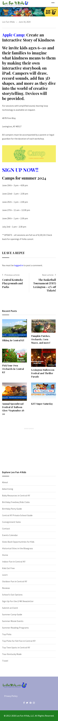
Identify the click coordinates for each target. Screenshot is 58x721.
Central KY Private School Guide (17, 515)
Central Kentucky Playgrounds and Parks (12, 283)
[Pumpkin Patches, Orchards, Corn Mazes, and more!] (43, 326)
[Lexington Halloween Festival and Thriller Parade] (43, 358)
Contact (6, 528)
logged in (18, 265)
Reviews (6, 588)
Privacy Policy (10, 696)
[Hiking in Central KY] (14, 328)
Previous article (12, 274)
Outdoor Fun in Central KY (14, 581)
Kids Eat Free (8, 568)
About (5, 482)
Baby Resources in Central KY (16, 495)
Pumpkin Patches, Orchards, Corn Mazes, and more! (40, 339)
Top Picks (6, 634)
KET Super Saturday (42, 403)
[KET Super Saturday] (43, 392)
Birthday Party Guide (12, 508)
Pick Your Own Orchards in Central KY (13, 369)
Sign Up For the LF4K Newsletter (18, 601)
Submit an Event (10, 607)
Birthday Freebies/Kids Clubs (16, 502)
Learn (5, 574)
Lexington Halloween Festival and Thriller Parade (42, 373)
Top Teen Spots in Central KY (16, 647)
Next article (47, 274)
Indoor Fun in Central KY (13, 561)
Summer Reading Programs (15, 627)
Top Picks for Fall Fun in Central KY (18, 640)
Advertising (7, 488)
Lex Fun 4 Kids (8, 22)
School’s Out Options (12, 594)
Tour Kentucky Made (12, 654)
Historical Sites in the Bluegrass (17, 548)
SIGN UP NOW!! (20, 169)
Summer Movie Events (12, 621)
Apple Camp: (13, 34)
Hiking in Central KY (13, 340)
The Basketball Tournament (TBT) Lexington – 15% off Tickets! (44, 285)
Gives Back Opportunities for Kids (18, 541)
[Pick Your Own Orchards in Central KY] (14, 355)
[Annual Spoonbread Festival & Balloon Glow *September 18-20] (14, 392)
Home (5, 555)
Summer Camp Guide (12, 614)
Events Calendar (10, 535)
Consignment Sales (11, 522)
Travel (5, 660)
